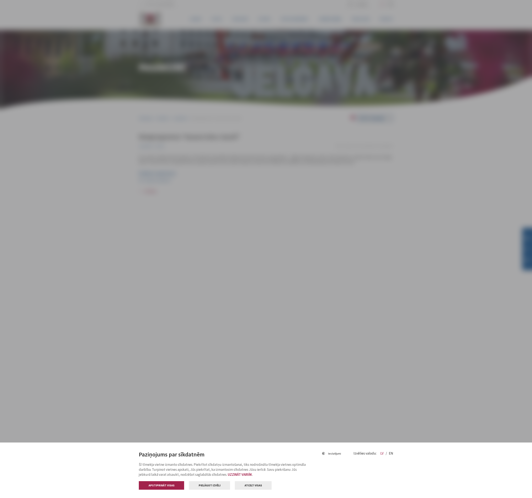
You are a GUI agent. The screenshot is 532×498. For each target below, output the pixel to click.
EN (391, 453)
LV (382, 453)
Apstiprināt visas (162, 485)
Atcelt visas (253, 485)
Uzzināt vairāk (240, 474)
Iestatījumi (334, 453)
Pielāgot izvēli (209, 485)
